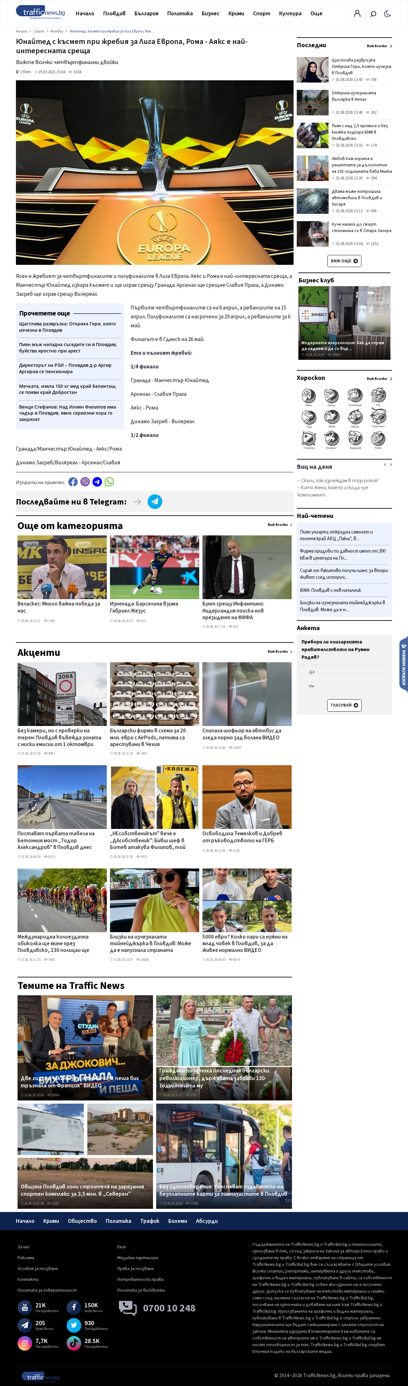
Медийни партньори (137, 1258)
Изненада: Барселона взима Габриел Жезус (144, 607)
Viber (85, 481)
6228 (236, 850)
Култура (290, 14)
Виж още (341, 261)
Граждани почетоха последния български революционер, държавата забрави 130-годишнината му (214, 1078)
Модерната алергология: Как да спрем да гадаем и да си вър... (343, 346)
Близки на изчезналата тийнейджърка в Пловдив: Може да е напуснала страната (150, 944)
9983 (51, 753)
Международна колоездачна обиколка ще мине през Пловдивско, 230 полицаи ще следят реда (53, 944)
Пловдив (114, 14)
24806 (144, 959)
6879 (236, 959)
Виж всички (278, 524)
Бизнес (211, 14)
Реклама (26, 1258)
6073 (51, 856)
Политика (180, 14)
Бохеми (177, 1221)
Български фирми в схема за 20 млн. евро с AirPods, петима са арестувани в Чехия (148, 738)
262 (373, 112)
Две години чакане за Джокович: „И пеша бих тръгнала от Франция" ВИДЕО (80, 1082)
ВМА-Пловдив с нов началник (330, 590)
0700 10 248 (169, 1308)
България (146, 14)
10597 (237, 747)
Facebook (73, 481)
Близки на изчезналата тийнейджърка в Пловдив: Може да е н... (342, 606)
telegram (97, 481)
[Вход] (357, 15)
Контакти (28, 1279)
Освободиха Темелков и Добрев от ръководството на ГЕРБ (242, 837)
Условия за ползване (38, 1269)
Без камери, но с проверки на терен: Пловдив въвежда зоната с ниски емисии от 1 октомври (59, 738)
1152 (374, 244)
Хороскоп (311, 378)
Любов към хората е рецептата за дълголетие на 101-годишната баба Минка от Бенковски (362, 168)
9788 (193, 1095)
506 (373, 211)
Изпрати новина (403, 664)
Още (316, 14)
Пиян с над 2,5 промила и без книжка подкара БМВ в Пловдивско (360, 132)
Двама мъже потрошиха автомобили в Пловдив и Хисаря (357, 197)
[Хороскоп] (344, 448)
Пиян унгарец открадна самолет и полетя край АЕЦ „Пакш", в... (336, 535)
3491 (143, 753)
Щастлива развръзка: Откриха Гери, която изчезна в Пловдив (361, 66)
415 (143, 621)
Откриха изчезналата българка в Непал (354, 96)
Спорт (261, 14)
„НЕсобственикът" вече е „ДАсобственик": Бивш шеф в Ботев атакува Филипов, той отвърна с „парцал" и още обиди (151, 841)
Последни (311, 45)
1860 (51, 959)
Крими (236, 14)
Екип (121, 1247)
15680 (55, 1095)
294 (373, 178)
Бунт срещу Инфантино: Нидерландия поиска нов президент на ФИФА (233, 611)
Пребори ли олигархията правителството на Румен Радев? (335, 649)
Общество (82, 1221)
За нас (24, 1247)
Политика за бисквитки (141, 1290)
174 (373, 145)
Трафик (149, 1221)
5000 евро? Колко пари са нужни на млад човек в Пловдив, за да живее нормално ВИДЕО (245, 944)
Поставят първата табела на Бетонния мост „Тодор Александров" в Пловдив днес (56, 841)
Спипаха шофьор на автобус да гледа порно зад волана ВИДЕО (241, 734)
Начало (85, 14)
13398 (194, 1203)
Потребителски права (140, 1279)
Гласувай (341, 705)
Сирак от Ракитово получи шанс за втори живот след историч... (344, 574)
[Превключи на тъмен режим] (387, 13)
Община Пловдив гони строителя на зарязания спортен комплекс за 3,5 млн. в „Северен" (82, 1190)
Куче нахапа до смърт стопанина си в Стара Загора (361, 227)
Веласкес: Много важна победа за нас (59, 607)
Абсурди (207, 1221)
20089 (336, 354)
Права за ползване (135, 1269)
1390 (51, 621)
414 (235, 626)
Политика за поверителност (47, 1290)
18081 (55, 1203)
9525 (143, 856)
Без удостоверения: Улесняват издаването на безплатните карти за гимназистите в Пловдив (223, 1190)
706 (373, 80)
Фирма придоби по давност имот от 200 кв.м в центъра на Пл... (342, 555)
